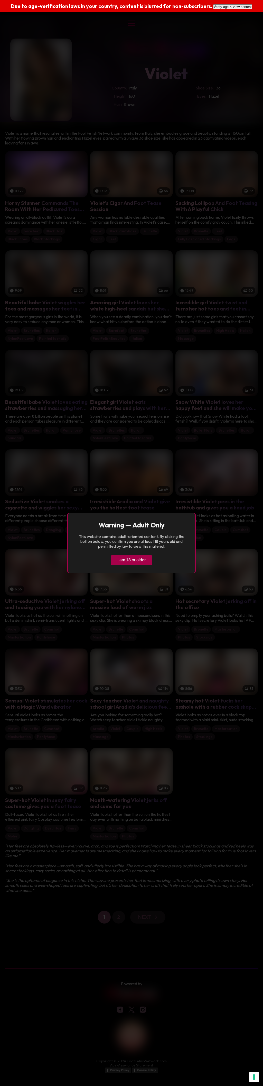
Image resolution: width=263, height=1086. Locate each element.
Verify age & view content (233, 7)
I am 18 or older (131, 560)
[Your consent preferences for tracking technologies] (254, 1077)
